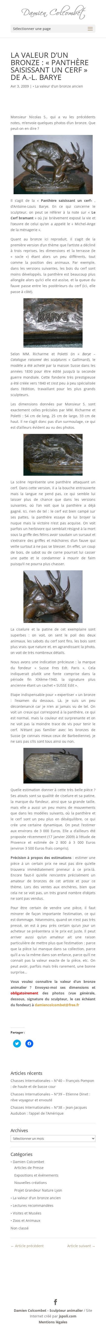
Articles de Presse (29, 1167)
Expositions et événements (36, 1175)
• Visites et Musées (26, 1213)
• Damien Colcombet (27, 1161)
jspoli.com (67, 1316)
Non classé (20, 1228)
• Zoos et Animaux (25, 1220)
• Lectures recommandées (32, 1205)
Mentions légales (53, 1322)
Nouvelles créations (30, 1182)
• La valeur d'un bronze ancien (58, 86)
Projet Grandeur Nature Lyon (38, 1190)
